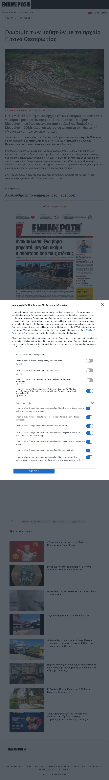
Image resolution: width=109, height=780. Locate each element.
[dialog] (54, 390)
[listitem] (54, 354)
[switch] (89, 361)
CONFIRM (34, 471)
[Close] (103, 305)
